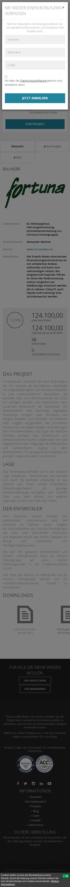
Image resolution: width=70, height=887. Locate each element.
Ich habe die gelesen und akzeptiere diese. (33, 82)
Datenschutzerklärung (33, 80)
